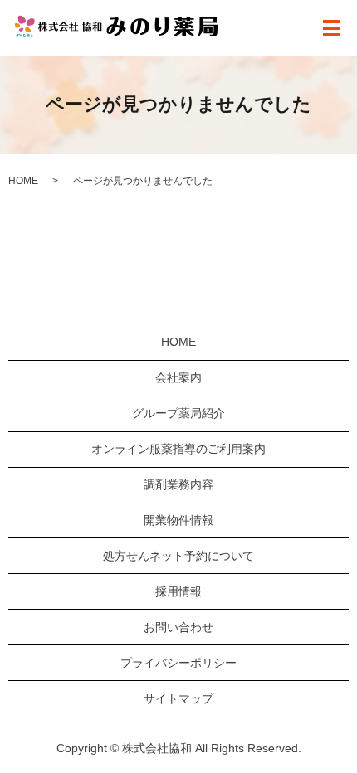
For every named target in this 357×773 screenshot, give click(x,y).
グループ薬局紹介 (178, 413)
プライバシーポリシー (178, 662)
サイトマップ (178, 698)
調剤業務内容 (178, 484)
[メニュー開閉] (331, 28)
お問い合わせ (178, 627)
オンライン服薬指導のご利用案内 (178, 448)
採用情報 (178, 591)
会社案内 (178, 377)
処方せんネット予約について (178, 555)
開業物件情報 (178, 520)
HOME (23, 181)
